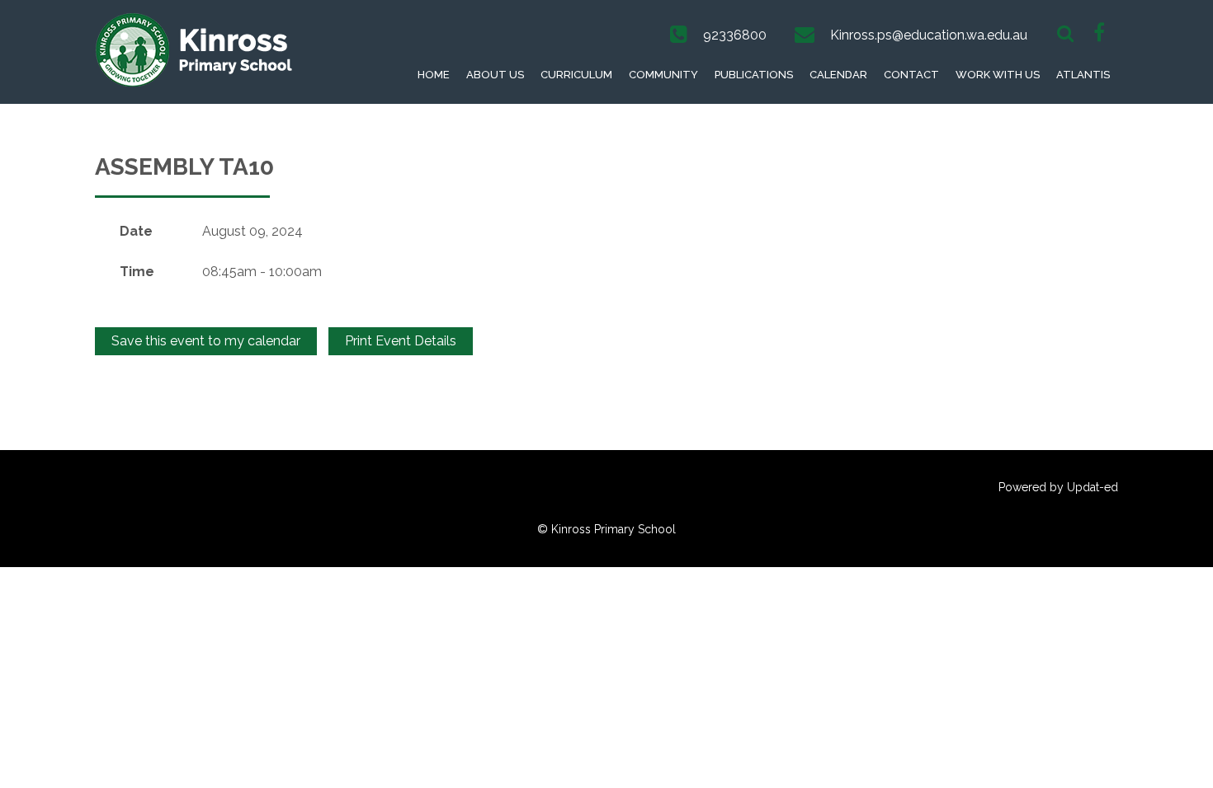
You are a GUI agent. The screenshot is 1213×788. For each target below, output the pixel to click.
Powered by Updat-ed (1058, 487)
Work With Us (998, 74)
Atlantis (1083, 74)
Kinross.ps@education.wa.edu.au (928, 35)
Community (663, 74)
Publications (754, 74)
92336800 (735, 35)
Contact (911, 74)
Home (434, 74)
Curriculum (576, 74)
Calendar (838, 74)
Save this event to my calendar (205, 341)
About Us (495, 74)
